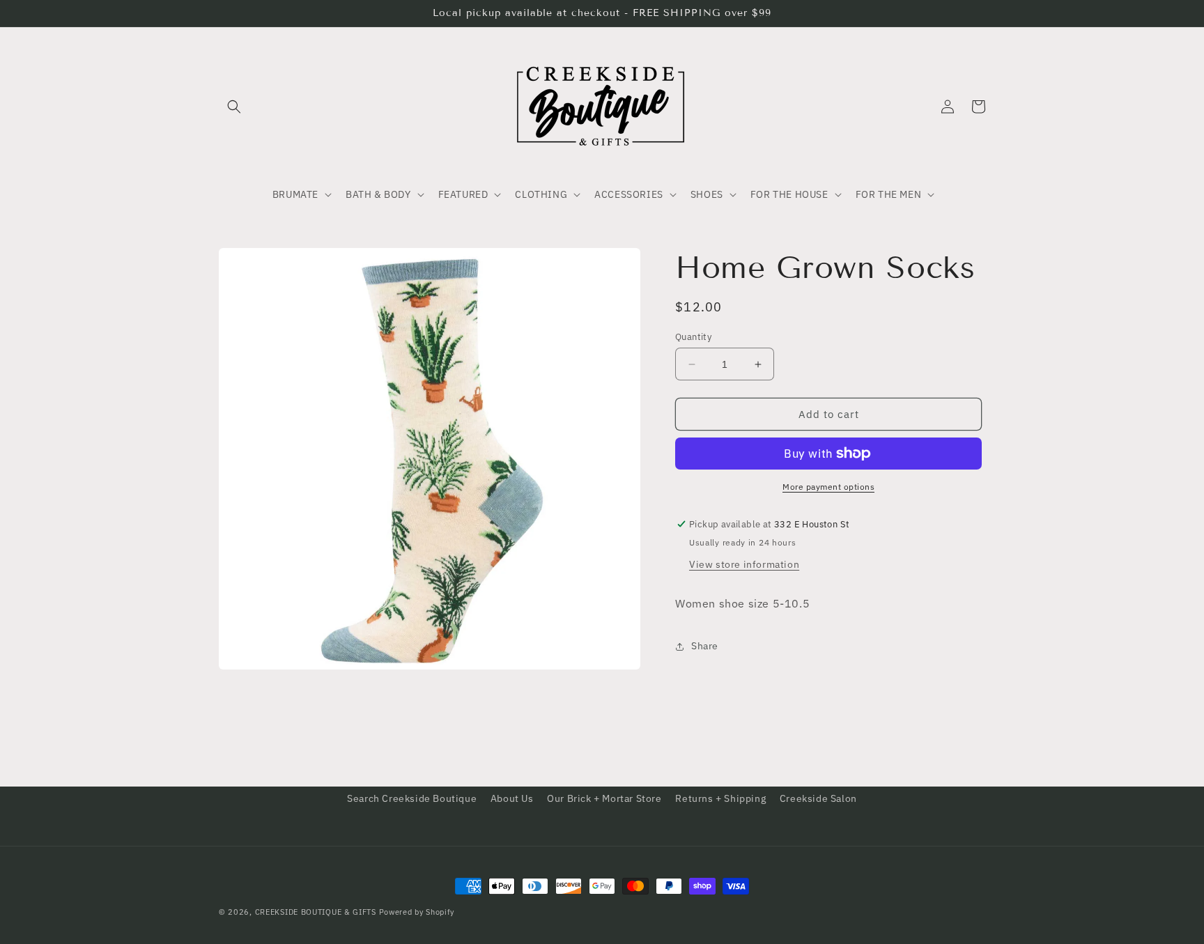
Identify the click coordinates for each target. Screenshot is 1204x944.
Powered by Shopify (417, 912)
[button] (234, 106)
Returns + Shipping (720, 798)
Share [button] (704, 646)
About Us (512, 798)
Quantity (693, 337)
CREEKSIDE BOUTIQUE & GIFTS (315, 912)
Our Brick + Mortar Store (604, 798)
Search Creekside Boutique (412, 798)
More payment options (828, 486)
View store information (744, 564)
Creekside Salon (818, 798)
